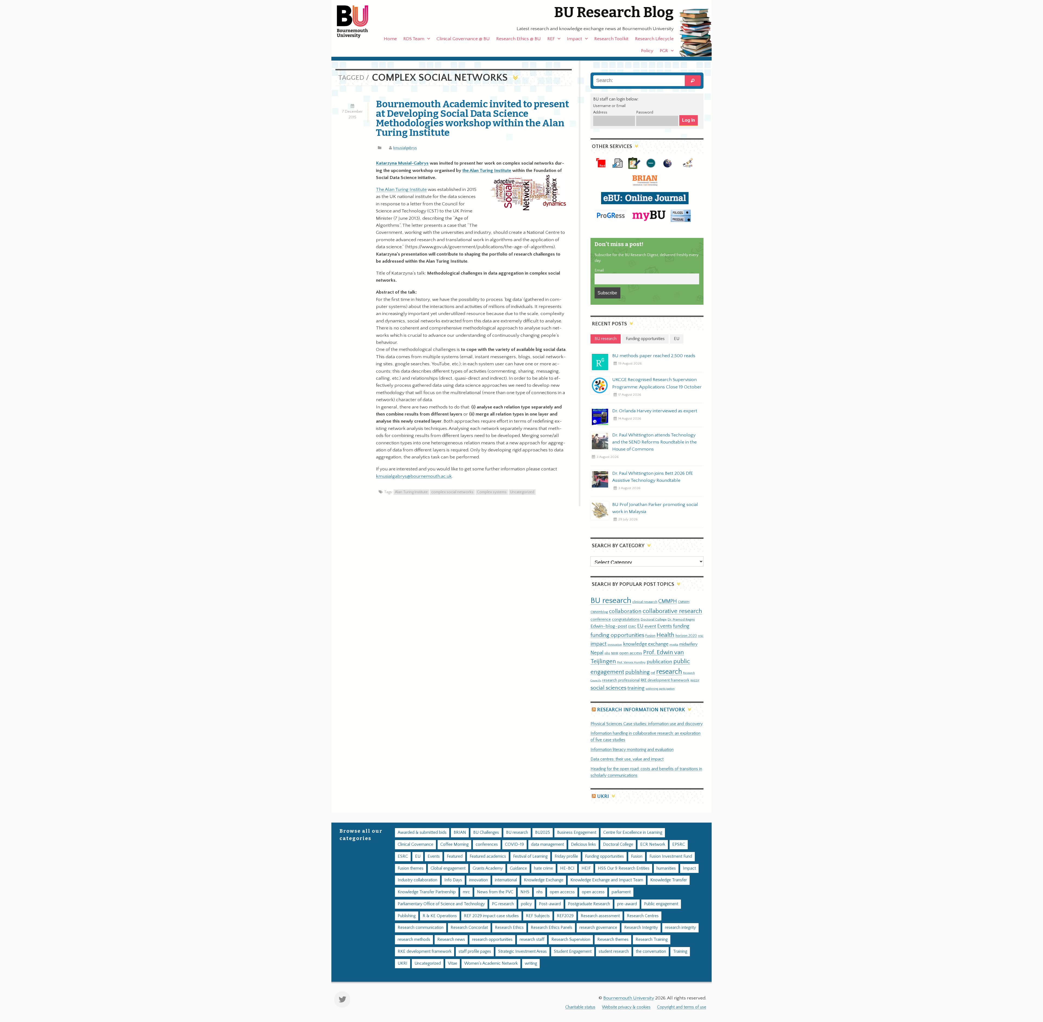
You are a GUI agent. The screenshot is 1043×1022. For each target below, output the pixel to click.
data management (547, 844)
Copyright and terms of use (681, 1007)
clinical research (644, 602)
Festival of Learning (530, 856)
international (506, 880)
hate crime (543, 868)
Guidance (518, 868)
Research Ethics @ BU (518, 39)
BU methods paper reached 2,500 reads (653, 356)
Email (599, 270)
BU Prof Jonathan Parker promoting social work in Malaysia (655, 508)
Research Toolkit (611, 39)
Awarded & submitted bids (422, 832)
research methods (414, 939)
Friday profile (566, 856)
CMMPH (667, 601)
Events (664, 626)
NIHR (614, 653)
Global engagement (448, 868)
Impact (574, 39)
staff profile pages (474, 951)
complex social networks (452, 492)
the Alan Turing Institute (486, 170)
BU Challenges (486, 832)
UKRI (603, 796)
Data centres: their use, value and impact (627, 759)
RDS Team (413, 39)
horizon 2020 (686, 636)
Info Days (453, 880)
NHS (524, 892)
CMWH (683, 602)
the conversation (651, 951)
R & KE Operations (440, 916)
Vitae (452, 963)
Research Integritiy (641, 927)
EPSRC (678, 844)
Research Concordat (469, 927)
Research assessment (600, 916)
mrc (466, 892)
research (669, 672)
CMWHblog (599, 612)
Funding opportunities (604, 856)
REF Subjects (538, 916)
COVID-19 (514, 844)
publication (659, 662)
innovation (615, 644)
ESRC (632, 626)
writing (531, 963)
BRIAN (460, 832)
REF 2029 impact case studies (491, 916)
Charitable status (580, 1007)
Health (665, 635)
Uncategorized (522, 492)
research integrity (680, 927)
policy (526, 904)
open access (630, 653)
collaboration (625, 611)
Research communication (421, 927)
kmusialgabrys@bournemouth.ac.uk (414, 476)
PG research (503, 904)
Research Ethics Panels (551, 927)
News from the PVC (495, 892)
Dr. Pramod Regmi (681, 619)
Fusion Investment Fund (670, 856)
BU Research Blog (614, 12)
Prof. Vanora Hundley (631, 662)
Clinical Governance (415, 844)
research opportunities (492, 939)
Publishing (407, 916)
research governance (598, 927)
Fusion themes (410, 868)
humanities (666, 868)
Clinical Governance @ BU (463, 39)
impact (598, 644)
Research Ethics (509, 927)
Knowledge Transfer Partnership (427, 892)
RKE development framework (665, 680)
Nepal (597, 653)
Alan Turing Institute (411, 492)
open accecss (562, 892)
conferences (487, 844)
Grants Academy (488, 868)
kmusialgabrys (405, 148)
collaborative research (672, 611)
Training (680, 951)
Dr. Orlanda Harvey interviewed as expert (654, 411)
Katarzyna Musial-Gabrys (402, 163)
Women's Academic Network (491, 963)
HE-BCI (567, 868)
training (636, 688)
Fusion (650, 636)
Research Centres (643, 916)
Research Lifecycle (654, 39)
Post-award (550, 904)
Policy (647, 51)
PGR (664, 51)
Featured (455, 856)
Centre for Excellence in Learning (632, 832)
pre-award (627, 904)
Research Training (652, 939)
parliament (621, 892)
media (674, 644)
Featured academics (488, 856)
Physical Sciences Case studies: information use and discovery (646, 724)
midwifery (688, 644)
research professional (621, 680)
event (650, 626)
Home (390, 39)
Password (644, 112)
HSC (700, 636)
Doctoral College (654, 619)
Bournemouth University (357, 21)
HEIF (586, 868)
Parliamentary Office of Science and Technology (441, 904)
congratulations (626, 619)
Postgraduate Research (589, 904)
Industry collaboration (417, 880)
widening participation (660, 688)
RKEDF (694, 680)
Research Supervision (570, 939)
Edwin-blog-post (608, 626)
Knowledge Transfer (668, 880)
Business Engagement (576, 832)
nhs (607, 653)
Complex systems (492, 492)
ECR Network (652, 844)
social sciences (608, 688)
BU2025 (542, 832)
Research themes (613, 939)
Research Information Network (641, 710)
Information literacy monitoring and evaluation (632, 749)
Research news (451, 939)
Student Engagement (573, 951)
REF (551, 39)
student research (614, 951)
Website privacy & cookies (626, 1007)
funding (681, 626)
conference (600, 619)
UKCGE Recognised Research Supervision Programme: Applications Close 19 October (657, 383)
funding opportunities (617, 635)
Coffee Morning (454, 844)
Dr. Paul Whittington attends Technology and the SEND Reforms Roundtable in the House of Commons (654, 442)
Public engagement (661, 904)
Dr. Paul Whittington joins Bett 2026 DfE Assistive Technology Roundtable (652, 477)
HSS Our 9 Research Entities (623, 868)
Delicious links (583, 844)
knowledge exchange (645, 644)
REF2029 (565, 916)
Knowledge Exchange (543, 880)
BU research (610, 600)
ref (653, 673)
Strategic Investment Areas (522, 951)
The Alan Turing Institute (401, 189)
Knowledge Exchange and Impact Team (606, 880)
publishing (637, 672)
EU (640, 626)
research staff (532, 939)
